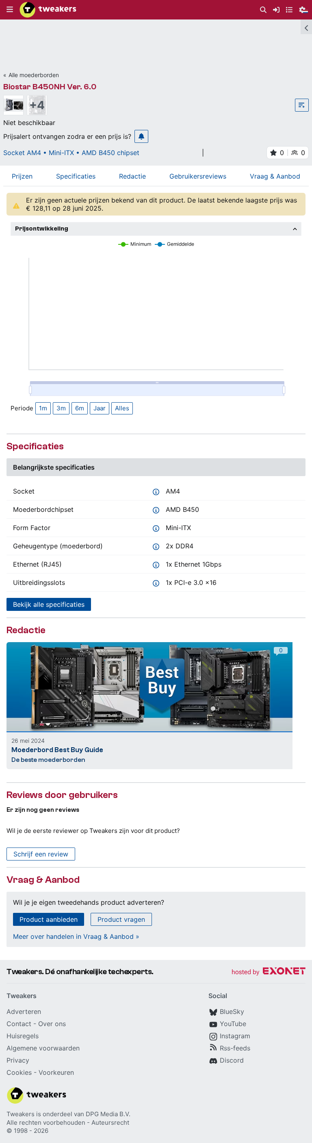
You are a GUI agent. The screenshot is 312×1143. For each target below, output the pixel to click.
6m (79, 408)
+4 (37, 105)
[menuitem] (263, 9)
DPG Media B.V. (108, 1114)
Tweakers (20, 1114)
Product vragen (121, 919)
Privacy (17, 1060)
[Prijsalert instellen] (141, 136)
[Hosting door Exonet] (269, 972)
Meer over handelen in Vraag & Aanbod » (76, 936)
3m (61, 408)
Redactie (132, 176)
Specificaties (75, 176)
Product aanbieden (49, 919)
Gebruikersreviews (197, 176)
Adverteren (23, 1011)
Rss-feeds (235, 1048)
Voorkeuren (56, 1072)
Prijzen (22, 176)
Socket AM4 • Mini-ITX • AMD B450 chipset (71, 153)
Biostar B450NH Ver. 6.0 (50, 86)
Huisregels (22, 1036)
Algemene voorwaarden (43, 1048)
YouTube (233, 1024)
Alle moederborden (34, 74)
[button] (9, 9)
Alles (122, 408)
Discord (232, 1060)
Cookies (19, 1072)
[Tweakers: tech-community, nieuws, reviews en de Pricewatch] (48, 9)
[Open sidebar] (306, 26)
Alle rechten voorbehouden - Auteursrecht (67, 1122)
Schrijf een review (40, 854)
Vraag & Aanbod (275, 176)
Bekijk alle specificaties (48, 604)
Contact (18, 1024)
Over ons (52, 1024)
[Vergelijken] (302, 105)
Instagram (235, 1036)
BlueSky (232, 1011)
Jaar (99, 408)
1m (43, 408)
